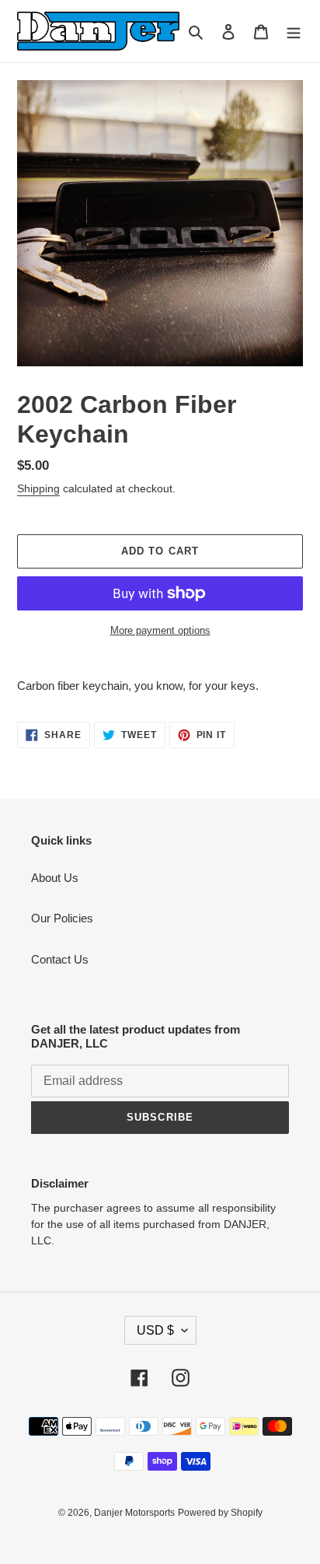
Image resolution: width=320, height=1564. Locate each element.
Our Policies (62, 918)
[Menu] (293, 31)
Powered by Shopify (220, 1512)
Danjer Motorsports (134, 1512)
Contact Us (60, 959)
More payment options (160, 630)
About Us (54, 877)
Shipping (38, 488)
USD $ (155, 1330)
